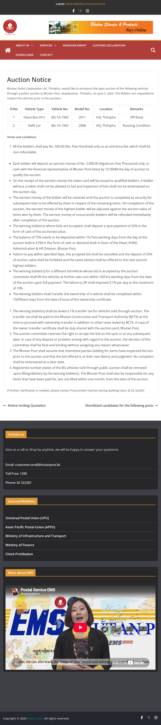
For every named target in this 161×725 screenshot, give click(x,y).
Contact (46, 55)
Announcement (74, 45)
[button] (31, 45)
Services (46, 45)
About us (22, 45)
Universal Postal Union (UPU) (27, 518)
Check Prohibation (19, 554)
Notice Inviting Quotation (27, 405)
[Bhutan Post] (8, 50)
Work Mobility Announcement (85, 4)
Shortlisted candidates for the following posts (119, 405)
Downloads (25, 55)
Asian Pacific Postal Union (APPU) (30, 527)
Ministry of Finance (19, 545)
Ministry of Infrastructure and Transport (35, 536)
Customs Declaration (109, 45)
